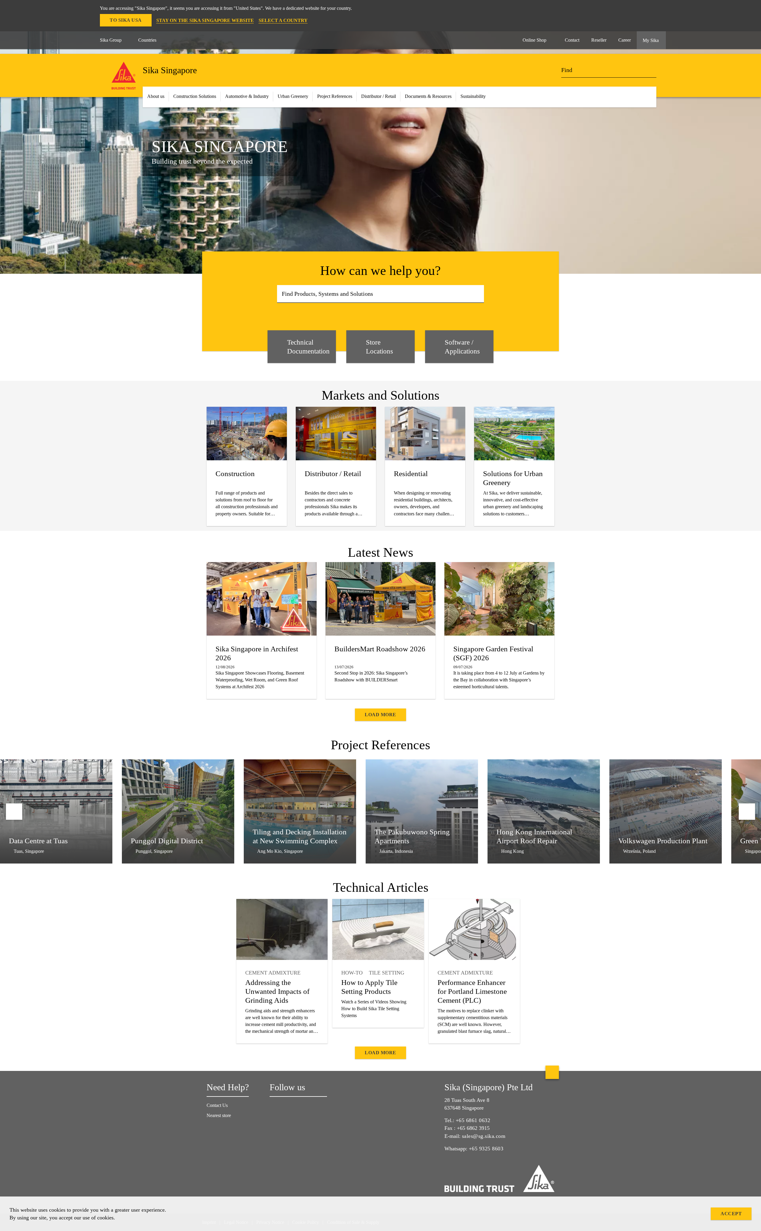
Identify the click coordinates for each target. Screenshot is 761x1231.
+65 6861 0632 (473, 1120)
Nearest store (219, 1115)
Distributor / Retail (378, 96)
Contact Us (217, 1105)
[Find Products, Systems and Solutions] (477, 294)
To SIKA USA (126, 20)
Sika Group (111, 40)
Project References (334, 96)
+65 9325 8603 (486, 1149)
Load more (380, 714)
